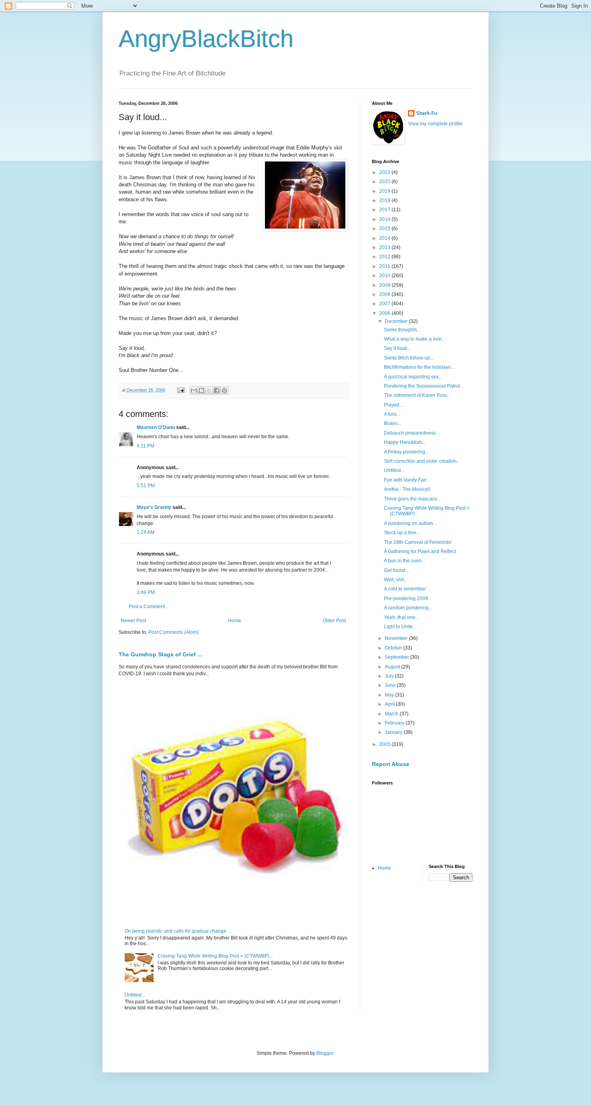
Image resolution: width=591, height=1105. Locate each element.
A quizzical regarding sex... (413, 377)
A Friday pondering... (406, 452)
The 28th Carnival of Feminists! (417, 542)
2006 (385, 313)
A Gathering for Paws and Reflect (420, 551)
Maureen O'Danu (156, 427)
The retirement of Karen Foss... (417, 395)
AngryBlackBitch (206, 38)
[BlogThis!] (201, 390)
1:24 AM (145, 532)
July (390, 676)
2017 (385, 209)
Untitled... (394, 470)
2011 (385, 266)
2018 (385, 200)
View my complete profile (435, 124)
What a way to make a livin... (414, 339)
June (391, 685)
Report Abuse (390, 764)
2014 (385, 238)
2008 (385, 294)
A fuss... (392, 414)
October (394, 648)
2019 (385, 191)
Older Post (334, 620)
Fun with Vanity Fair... (407, 480)
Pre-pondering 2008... (408, 598)
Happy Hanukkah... (405, 442)
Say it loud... (397, 348)
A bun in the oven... (404, 561)
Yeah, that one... (401, 617)
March (392, 714)
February (395, 723)
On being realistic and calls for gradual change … (178, 931)
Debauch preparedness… (412, 433)
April (390, 704)
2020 (385, 181)
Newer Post (133, 620)
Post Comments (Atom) (173, 632)
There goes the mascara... (412, 499)
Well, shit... (395, 579)
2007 (385, 303)
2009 (385, 285)
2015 (385, 228)
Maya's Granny (154, 507)
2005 (385, 744)
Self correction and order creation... (422, 461)
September (397, 657)
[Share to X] (209, 390)
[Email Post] (180, 390)
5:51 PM (146, 485)
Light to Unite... (400, 626)
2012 (385, 256)
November (397, 638)
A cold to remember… (407, 589)
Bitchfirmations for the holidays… (420, 367)
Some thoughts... (402, 330)
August (393, 667)
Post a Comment (147, 606)
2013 (385, 247)
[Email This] (194, 390)
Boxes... (392, 423)
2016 (385, 219)
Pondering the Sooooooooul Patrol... (424, 386)
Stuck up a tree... (402, 532)
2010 (385, 275)
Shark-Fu (426, 113)
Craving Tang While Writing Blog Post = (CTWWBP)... (215, 956)
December (397, 321)
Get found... (396, 570)
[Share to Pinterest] (224, 390)
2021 (385, 172)
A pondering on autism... (410, 523)
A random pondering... (408, 608)
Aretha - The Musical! (407, 489)
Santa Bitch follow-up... (409, 358)
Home (234, 620)
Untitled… (135, 995)
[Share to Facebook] (217, 390)
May (390, 695)
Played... (393, 405)
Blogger (324, 1053)
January (394, 732)
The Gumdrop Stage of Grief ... (160, 654)
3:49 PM (146, 592)
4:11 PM (145, 446)
